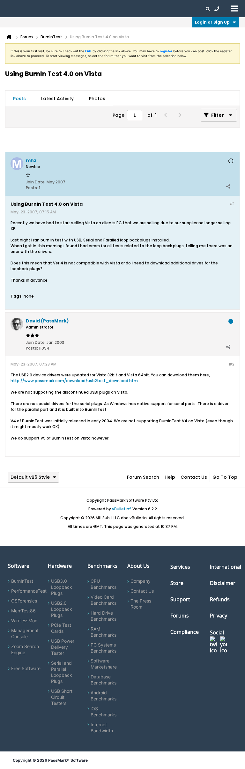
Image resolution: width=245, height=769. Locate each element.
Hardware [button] (38, 8)
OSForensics (24, 600)
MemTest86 (23, 610)
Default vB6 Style (30, 477)
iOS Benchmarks (103, 711)
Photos (97, 98)
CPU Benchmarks (103, 584)
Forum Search (143, 477)
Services (180, 566)
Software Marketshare (104, 663)
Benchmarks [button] (64, 8)
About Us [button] (147, 8)
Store (176, 583)
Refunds (220, 599)
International (225, 566)
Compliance (184, 631)
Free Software (26, 668)
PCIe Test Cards (61, 628)
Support (125, 8)
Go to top (224, 477)
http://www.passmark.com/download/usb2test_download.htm (74, 380)
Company (140, 581)
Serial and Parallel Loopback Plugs (61, 672)
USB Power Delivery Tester (62, 647)
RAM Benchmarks (103, 632)
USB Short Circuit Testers (61, 697)
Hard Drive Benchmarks (103, 616)
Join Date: (36, 182)
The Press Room (140, 604)
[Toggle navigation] (234, 8)
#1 (231, 203)
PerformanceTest (29, 591)
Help (170, 477)
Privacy (218, 615)
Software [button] (14, 8)
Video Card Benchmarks (103, 600)
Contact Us (194, 477)
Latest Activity (57, 98)
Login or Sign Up (212, 22)
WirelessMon (24, 620)
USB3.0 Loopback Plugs (61, 587)
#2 (231, 364)
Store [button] (107, 8)
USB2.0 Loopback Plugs (61, 609)
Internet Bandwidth (102, 727)
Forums (169, 8)
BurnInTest (22, 581)
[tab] (19, 99)
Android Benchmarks (103, 695)
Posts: (32, 187)
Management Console (25, 633)
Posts (19, 98)
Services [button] (89, 8)
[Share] (228, 186)
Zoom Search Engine (25, 649)
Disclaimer (222, 583)
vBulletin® (121, 509)
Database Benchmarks (103, 679)
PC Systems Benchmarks (103, 648)
